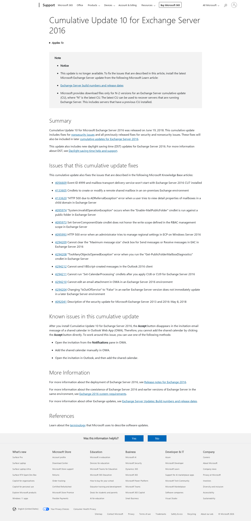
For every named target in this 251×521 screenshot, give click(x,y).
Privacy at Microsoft (212, 474)
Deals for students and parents (104, 492)
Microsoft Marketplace (175, 486)
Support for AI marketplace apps (179, 474)
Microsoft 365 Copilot (135, 492)
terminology (78, 425)
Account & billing (128, 5)
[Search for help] (225, 5)
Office (80, 5)
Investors (207, 480)
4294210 (61, 282)
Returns (55, 474)
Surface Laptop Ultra (21, 469)
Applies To (57, 42)
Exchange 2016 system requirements (102, 394)
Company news (209, 469)
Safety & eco (176, 514)
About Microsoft (210, 463)
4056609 (61, 182)
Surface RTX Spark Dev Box (24, 474)
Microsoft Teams (133, 486)
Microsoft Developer (174, 463)
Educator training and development (105, 486)
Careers (206, 457)
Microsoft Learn (172, 469)
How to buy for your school (102, 480)
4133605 (61, 190)
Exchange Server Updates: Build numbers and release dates (159, 401)
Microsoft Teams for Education (103, 469)
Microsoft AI (131, 457)
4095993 (61, 234)
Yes (134, 438)
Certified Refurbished (61, 486)
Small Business (132, 498)
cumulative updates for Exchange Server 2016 (109, 139)
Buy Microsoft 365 (170, 5)
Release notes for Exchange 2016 (165, 382)
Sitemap (98, 514)
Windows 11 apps (20, 498)
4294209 (61, 242)
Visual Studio (171, 498)
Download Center (60, 463)
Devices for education (99, 463)
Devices (108, 5)
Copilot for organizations (23, 480)
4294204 (61, 289)
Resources (147, 5)
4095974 (61, 210)
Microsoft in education (100, 457)
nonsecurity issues (83, 134)
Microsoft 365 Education (101, 474)
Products (92, 5)
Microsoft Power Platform (137, 480)
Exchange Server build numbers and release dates (91, 85)
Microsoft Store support (62, 469)
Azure (168, 457)
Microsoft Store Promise (63, 492)
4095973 (61, 222)
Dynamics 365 (132, 469)
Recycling (191, 514)
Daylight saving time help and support (93, 151)
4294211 (61, 274)
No (157, 438)
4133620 (61, 198)
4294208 (61, 254)
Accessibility (208, 492)
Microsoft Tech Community (177, 480)
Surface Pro (17, 457)
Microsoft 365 (65, 5)
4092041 (61, 301)
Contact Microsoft (115, 514)
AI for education (97, 498)
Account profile (59, 457)
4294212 (61, 266)
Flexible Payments (60, 498)
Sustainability (209, 498)
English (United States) (28, 508)
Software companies (174, 492)
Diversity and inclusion (213, 486)
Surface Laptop (19, 463)
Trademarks (161, 514)
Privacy (131, 514)
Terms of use (145, 514)
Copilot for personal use (23, 486)
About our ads (207, 514)
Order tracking (58, 480)
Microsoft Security (134, 463)
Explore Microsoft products (24, 492)
